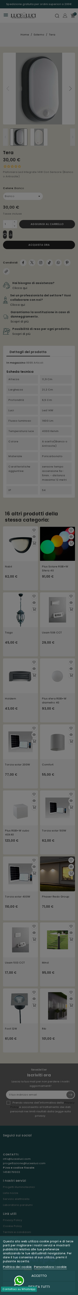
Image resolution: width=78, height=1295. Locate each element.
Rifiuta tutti (39, 1286)
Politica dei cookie (17, 1267)
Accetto (39, 1275)
